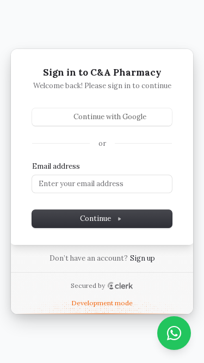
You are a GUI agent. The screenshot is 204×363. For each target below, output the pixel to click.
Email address (56, 166)
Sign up (142, 258)
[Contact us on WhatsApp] (174, 333)
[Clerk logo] (120, 286)
